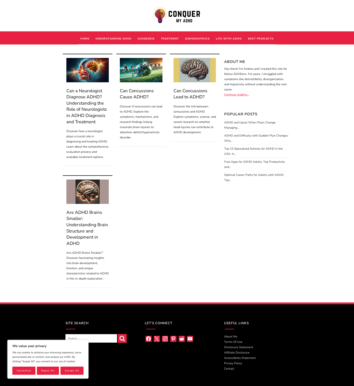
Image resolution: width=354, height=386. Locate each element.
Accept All (72, 370)
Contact (229, 369)
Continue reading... (236, 95)
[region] (47, 359)
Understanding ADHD (113, 38)
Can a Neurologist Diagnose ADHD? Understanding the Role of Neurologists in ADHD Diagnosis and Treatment (86, 106)
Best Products (261, 38)
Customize (24, 370)
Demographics (197, 38)
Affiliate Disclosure (237, 353)
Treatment (170, 38)
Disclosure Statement (238, 347)
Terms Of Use (233, 342)
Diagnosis (146, 38)
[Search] (122, 338)
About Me (230, 337)
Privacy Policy (233, 363)
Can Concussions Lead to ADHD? (190, 94)
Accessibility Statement (240, 358)
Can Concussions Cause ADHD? (137, 94)
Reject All (48, 370)
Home (84, 38)
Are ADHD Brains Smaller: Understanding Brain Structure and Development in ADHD (87, 227)
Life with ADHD (229, 38)
